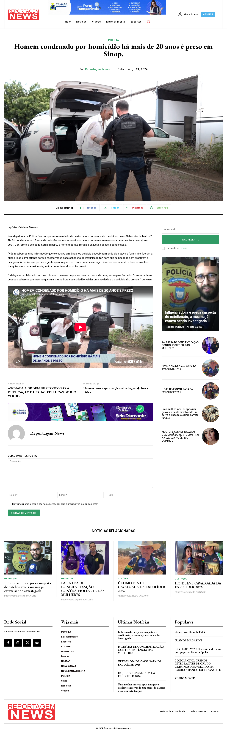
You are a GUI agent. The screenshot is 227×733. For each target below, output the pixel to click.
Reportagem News (97, 69)
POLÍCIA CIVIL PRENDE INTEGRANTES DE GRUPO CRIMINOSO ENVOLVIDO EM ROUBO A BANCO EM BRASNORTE (198, 665)
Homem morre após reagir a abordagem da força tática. (115, 390)
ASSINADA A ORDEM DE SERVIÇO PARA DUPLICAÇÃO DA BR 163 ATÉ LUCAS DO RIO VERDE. (42, 392)
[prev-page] (206, 263)
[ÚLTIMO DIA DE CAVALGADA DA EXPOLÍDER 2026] (210, 368)
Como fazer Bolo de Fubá (190, 632)
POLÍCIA (113, 40)
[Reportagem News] (16, 433)
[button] (148, 21)
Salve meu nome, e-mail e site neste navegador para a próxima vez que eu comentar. (55, 504)
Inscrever (188, 239)
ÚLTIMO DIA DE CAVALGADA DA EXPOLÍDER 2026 (179, 368)
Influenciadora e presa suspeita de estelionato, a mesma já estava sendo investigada (190, 316)
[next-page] (213, 263)
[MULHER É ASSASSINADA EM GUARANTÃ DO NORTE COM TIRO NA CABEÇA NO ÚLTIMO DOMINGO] (210, 436)
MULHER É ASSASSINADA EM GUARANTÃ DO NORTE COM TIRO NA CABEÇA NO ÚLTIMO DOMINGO (180, 436)
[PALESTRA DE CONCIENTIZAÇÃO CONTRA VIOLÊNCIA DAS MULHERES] (210, 345)
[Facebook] (8, 643)
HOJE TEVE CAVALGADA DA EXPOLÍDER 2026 (177, 391)
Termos (183, 248)
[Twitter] (27, 643)
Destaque (10, 578)
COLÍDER (123, 578)
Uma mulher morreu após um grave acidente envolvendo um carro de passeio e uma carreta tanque (180, 413)
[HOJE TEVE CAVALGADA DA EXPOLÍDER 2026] (210, 391)
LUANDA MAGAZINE (188, 640)
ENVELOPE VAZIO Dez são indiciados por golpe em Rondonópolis (198, 650)
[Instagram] (18, 643)
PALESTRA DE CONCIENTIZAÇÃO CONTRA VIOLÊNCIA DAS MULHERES (180, 345)
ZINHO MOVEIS (185, 678)
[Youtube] (37, 643)
